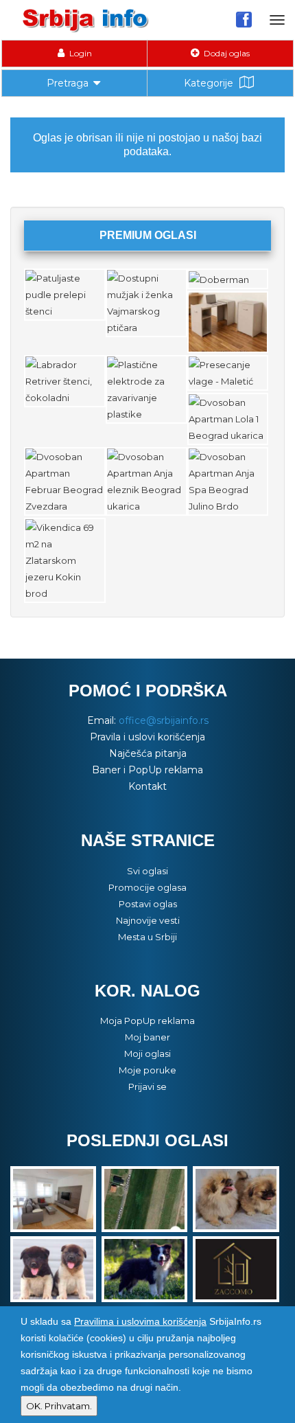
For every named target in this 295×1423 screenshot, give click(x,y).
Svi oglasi (147, 870)
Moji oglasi (147, 1053)
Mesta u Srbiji (147, 936)
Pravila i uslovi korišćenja (147, 737)
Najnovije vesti (148, 920)
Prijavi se (147, 1086)
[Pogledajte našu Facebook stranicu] (243, 19)
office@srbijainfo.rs (164, 720)
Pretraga (67, 83)
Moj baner (147, 1037)
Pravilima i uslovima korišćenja (140, 1321)
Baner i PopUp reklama (147, 770)
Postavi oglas (148, 903)
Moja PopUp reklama (147, 1020)
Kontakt (147, 786)
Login (79, 53)
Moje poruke (147, 1070)
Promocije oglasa (147, 887)
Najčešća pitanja (148, 753)
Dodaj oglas (226, 53)
